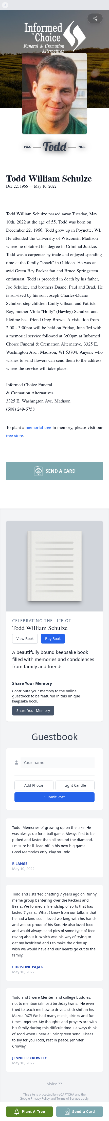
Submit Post (54, 797)
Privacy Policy (40, 1098)
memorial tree (38, 427)
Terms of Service (68, 1098)
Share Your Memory (33, 710)
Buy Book (53, 638)
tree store (14, 435)
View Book (24, 638)
